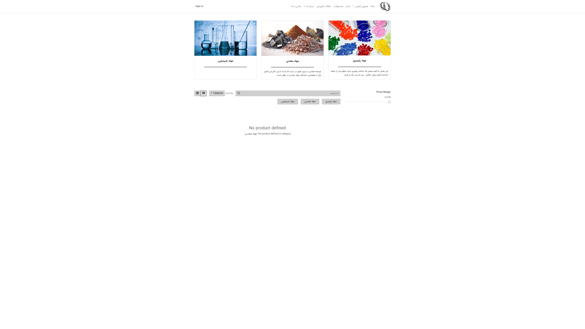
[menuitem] (372, 7)
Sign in (199, 6)
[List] (197, 93)
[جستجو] (239, 93)
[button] (217, 93)
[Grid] (203, 93)
